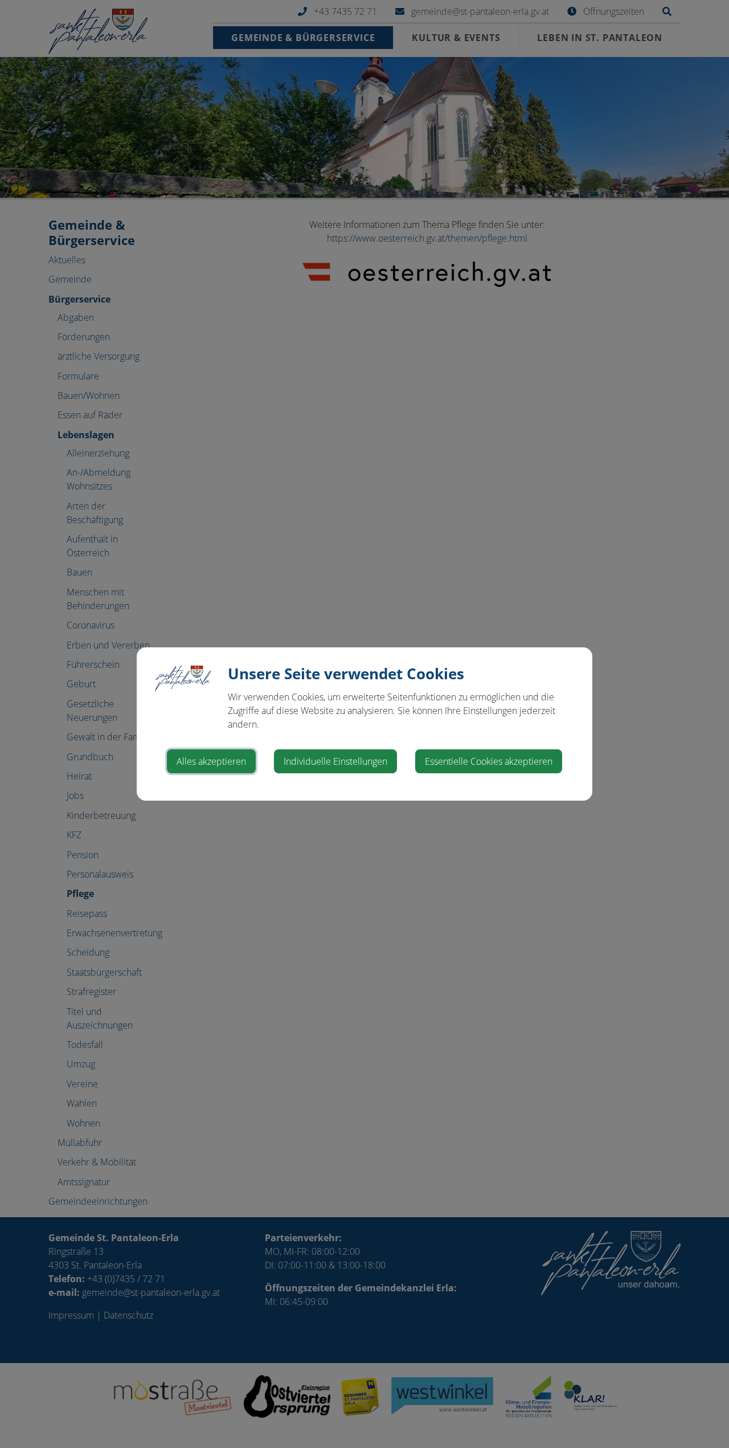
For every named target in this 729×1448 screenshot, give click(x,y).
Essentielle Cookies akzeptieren (488, 761)
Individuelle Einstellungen (335, 761)
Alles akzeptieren (211, 761)
